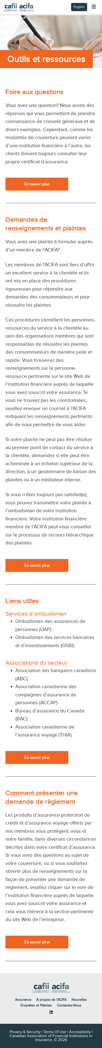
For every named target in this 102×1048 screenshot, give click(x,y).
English (79, 7)
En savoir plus (37, 184)
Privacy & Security (25, 1031)
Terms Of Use (54, 1031)
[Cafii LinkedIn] (51, 1012)
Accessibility (80, 1031)
